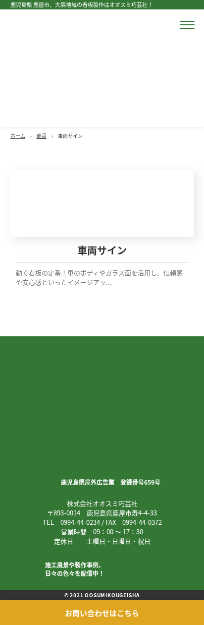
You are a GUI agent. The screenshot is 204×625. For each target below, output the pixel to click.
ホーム (17, 135)
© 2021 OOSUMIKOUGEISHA (102, 595)
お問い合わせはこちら (102, 613)
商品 (42, 135)
